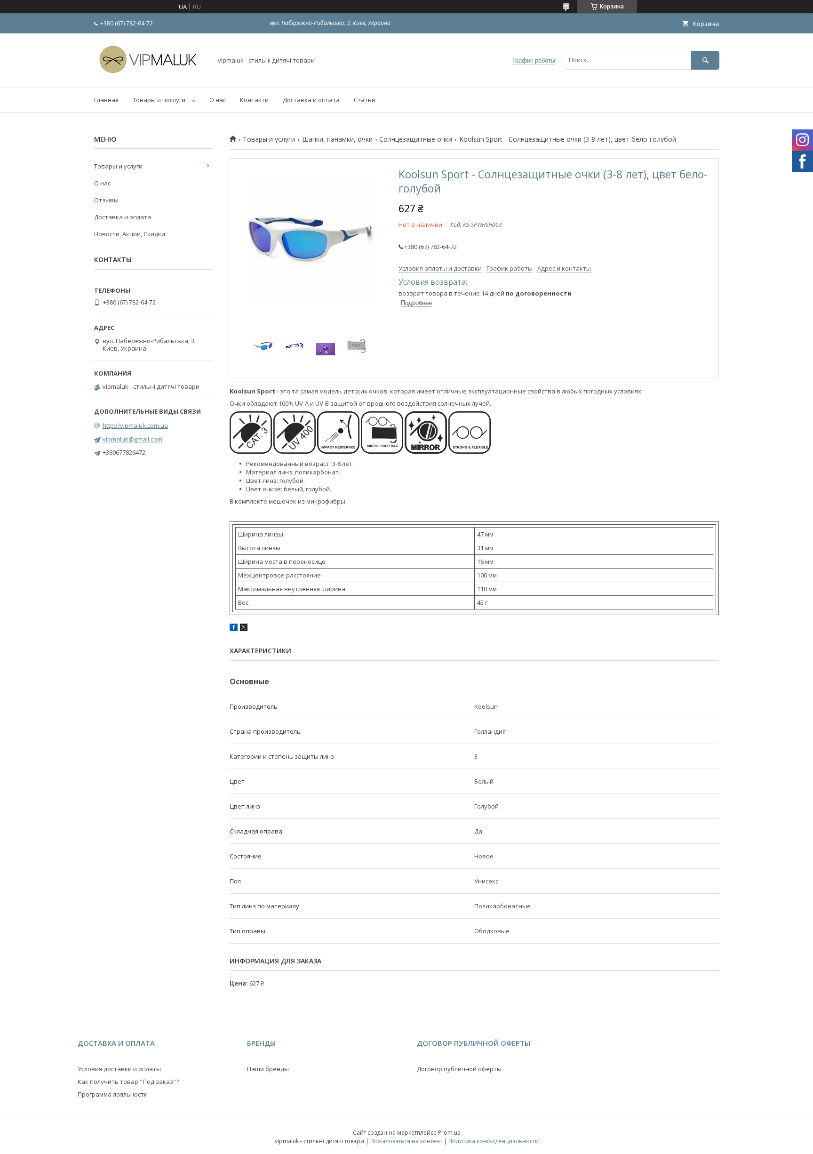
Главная (106, 100)
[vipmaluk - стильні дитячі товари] (150, 75)
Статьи (364, 100)
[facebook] (234, 629)
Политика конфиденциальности (493, 1141)
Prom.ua (449, 1133)
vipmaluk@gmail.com (132, 439)
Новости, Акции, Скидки (129, 234)
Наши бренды (268, 1069)
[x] (243, 629)
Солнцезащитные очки (415, 139)
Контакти (254, 100)
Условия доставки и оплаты (119, 1069)
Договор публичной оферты (459, 1069)
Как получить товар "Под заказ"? (128, 1081)
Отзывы (106, 200)
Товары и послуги (159, 100)
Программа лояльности (113, 1094)
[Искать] (705, 60)
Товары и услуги (269, 139)
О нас (217, 100)
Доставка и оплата (311, 100)
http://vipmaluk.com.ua (135, 425)
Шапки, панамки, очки (337, 139)
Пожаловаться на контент (406, 1141)
